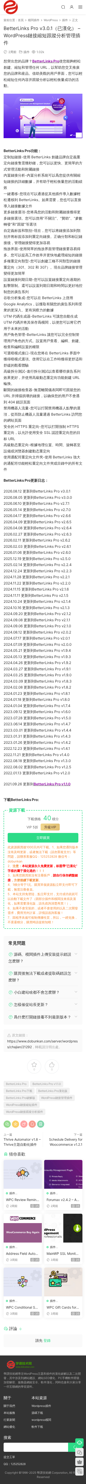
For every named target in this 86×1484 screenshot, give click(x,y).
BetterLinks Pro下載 (19, 1091)
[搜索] (63, 7)
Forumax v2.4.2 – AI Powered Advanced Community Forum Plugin (63, 1200)
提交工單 (9, 1457)
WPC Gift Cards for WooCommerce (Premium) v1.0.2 (62, 1307)
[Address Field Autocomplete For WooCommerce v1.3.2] (23, 1228)
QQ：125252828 (15, 1464)
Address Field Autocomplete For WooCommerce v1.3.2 (22, 1253)
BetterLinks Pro (16, 1084)
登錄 (47, 1340)
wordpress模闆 (41, 1420)
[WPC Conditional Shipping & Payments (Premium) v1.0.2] (23, 1282)
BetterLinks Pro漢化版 (52, 1091)
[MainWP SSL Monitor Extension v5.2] (63, 1228)
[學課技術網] (11, 7)
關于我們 (9, 1406)
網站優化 (9, 1427)
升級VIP (50, 827)
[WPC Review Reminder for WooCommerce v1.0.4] (23, 1174)
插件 (26, 52)
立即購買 (43, 838)
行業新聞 (9, 1420)
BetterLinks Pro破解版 (20, 1098)
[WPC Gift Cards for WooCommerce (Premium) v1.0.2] (63, 1282)
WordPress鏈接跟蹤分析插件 (24, 1112)
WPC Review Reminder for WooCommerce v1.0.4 (22, 1200)
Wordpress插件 (41, 1406)
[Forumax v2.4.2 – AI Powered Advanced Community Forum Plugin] (63, 1174)
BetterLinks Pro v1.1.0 (46, 1084)
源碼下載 (37, 1413)
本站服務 (9, 1413)
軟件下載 (37, 1427)
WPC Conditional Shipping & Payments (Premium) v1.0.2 (22, 1307)
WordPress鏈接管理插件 (56, 1098)
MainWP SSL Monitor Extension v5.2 (63, 1253)
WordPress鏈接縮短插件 (21, 1105)
